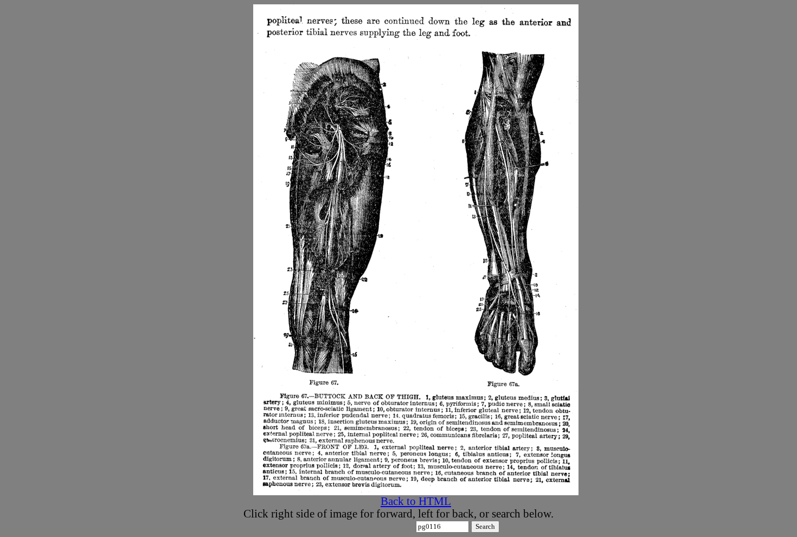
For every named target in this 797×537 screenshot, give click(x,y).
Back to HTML (416, 501)
